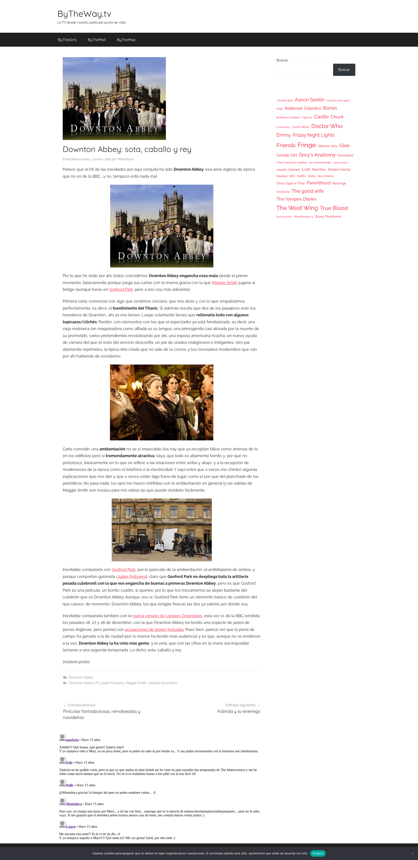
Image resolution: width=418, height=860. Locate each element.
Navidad (281, 176)
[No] (412, 853)
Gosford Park (121, 289)
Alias (279, 108)
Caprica (307, 117)
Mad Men (319, 169)
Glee (344, 145)
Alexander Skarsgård (337, 100)
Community (283, 127)
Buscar (282, 60)
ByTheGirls (67, 39)
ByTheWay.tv (84, 13)
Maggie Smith (225, 282)
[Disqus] (161, 786)
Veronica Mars (284, 216)
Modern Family (339, 169)
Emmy (283, 135)
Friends (286, 145)
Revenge (339, 183)
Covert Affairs (300, 127)
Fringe (307, 145)
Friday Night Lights (314, 135)
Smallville (283, 191)
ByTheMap (126, 39)
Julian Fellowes (131, 576)
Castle (321, 116)
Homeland (345, 155)
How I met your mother (291, 162)
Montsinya (125, 159)
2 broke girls (284, 100)
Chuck (337, 116)
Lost (306, 169)
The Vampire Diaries (296, 199)
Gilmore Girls (327, 146)
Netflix (301, 176)
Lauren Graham (288, 169)
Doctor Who (326, 126)
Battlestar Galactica (303, 108)
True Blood (334, 208)
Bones (330, 108)
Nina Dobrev (325, 176)
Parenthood (318, 183)
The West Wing (297, 207)
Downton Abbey (81, 677)
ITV (97, 683)
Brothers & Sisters (288, 117)
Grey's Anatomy (317, 155)
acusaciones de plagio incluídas (154, 629)
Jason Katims (340, 162)
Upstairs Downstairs (162, 683)
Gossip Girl (286, 155)
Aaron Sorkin (309, 99)
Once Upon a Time (290, 183)
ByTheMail (97, 39)
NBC (292, 176)
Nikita (311, 176)
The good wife (308, 191)
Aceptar (318, 853)
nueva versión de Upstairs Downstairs (167, 615)
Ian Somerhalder (320, 162)
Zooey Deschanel (328, 216)
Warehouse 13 (303, 216)
